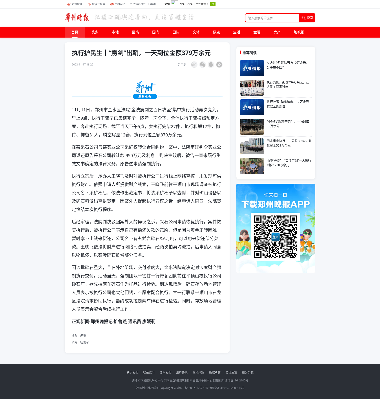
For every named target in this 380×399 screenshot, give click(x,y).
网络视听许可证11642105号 (230, 380)
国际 (175, 32)
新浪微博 (77, 4)
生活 (236, 32)
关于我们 (132, 372)
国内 (155, 32)
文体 (196, 32)
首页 (74, 32)
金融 (256, 32)
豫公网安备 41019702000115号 (225, 388)
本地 (115, 32)
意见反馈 (231, 372)
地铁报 (299, 32)
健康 (216, 32)
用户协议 (182, 372)
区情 (135, 32)
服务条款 (248, 372)
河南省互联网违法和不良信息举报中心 (188, 380)
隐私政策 (198, 372)
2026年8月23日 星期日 (143, 4)
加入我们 (165, 372)
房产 (277, 32)
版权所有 (215, 372)
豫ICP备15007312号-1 (191, 388)
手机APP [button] (120, 4)
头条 (95, 32)
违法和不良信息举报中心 (147, 380)
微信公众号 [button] (98, 4)
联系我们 (149, 372)
